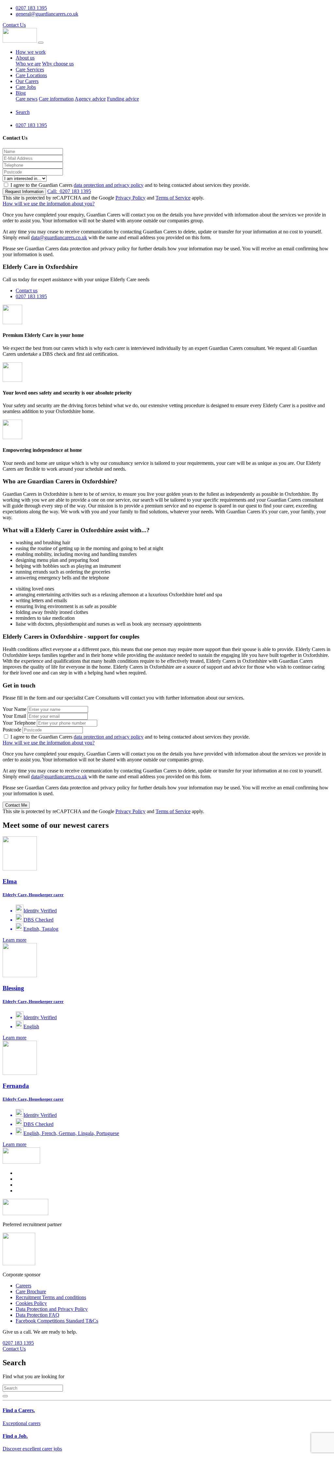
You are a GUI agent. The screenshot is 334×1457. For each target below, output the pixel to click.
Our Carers (27, 81)
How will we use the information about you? (49, 203)
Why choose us (58, 63)
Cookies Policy (31, 1303)
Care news (27, 99)
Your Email (14, 716)
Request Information (24, 191)
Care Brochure (31, 1291)
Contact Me (16, 805)
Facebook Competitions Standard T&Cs (57, 1321)
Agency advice (90, 99)
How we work (31, 52)
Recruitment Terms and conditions (51, 1297)
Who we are (28, 63)
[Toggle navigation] (40, 43)
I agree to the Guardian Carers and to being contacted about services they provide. (130, 185)
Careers (23, 1285)
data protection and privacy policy (109, 185)
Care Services (30, 69)
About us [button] (25, 58)
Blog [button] (21, 93)
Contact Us (14, 25)
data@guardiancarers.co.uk (59, 237)
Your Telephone (19, 723)
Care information (56, 99)
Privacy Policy (130, 198)
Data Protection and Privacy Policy (52, 1309)
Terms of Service (173, 198)
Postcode (12, 729)
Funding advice (123, 99)
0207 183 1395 (69, 191)
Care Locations (31, 75)
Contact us (27, 290)
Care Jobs (26, 87)
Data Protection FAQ (37, 1315)
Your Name (14, 709)
